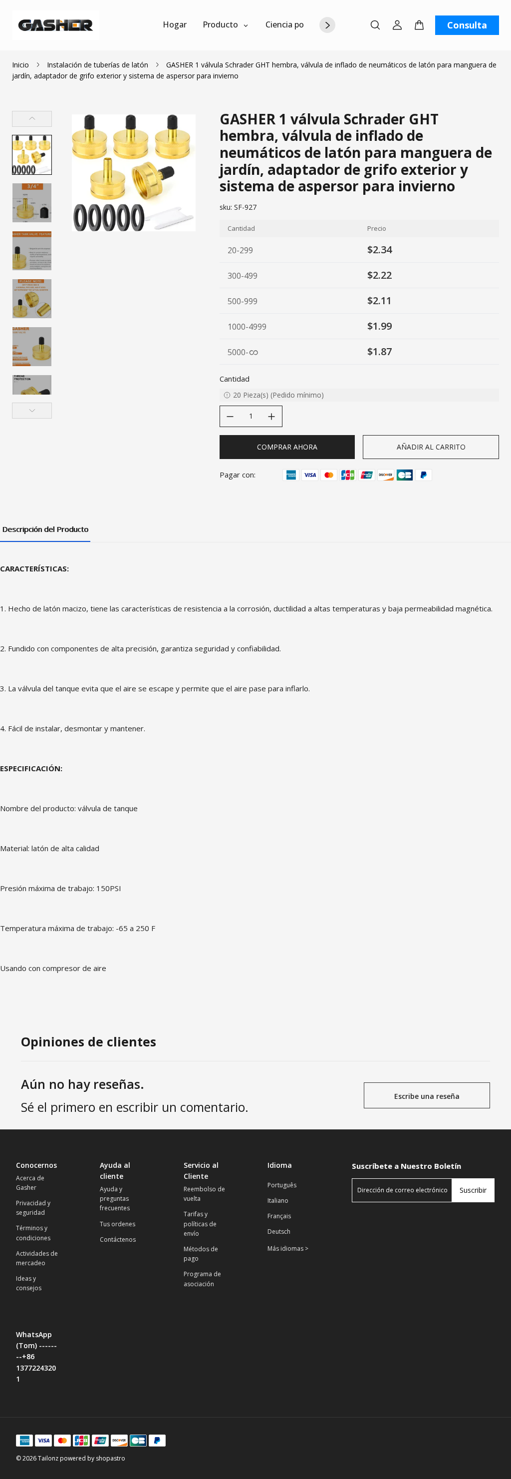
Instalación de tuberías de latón (97, 64)
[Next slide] (32, 411)
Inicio (20, 64)
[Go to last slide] (32, 119)
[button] (32, 155)
